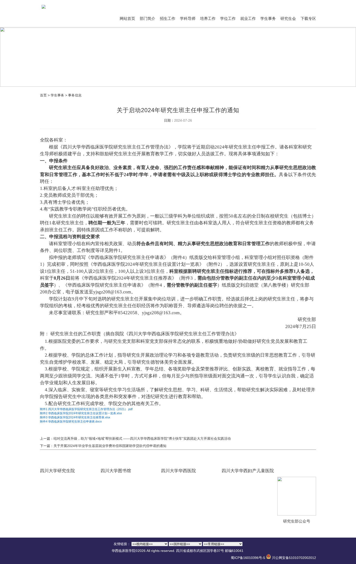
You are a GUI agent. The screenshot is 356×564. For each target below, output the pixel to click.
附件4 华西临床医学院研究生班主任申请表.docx (71, 421)
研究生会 (288, 18)
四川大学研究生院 (57, 470)
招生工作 (167, 18)
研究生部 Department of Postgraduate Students (231, 5)
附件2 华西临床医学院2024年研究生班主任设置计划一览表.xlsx (81, 413)
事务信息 (75, 95)
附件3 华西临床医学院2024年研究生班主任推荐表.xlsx (75, 417)
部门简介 (147, 18)
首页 (43, 95)
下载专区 (308, 18)
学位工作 (228, 18)
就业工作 (248, 18)
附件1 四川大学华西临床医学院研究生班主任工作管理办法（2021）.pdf (86, 409)
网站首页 (127, 18)
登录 (281, 5)
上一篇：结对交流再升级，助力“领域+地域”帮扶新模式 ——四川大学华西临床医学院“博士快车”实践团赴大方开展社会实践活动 (135, 438)
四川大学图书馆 (116, 470)
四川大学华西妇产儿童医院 (248, 470)
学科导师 (187, 18)
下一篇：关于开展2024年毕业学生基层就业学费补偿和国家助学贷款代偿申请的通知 (103, 446)
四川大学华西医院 (178, 470)
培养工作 (208, 18)
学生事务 (268, 18)
